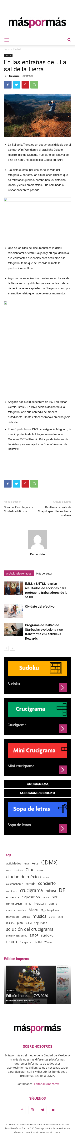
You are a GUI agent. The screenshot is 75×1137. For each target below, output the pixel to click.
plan (20, 923)
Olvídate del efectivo (40, 606)
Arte (35, 863)
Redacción (13, 75)
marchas (22, 910)
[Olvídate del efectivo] (13, 611)
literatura (40, 903)
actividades (13, 863)
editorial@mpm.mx (46, 1084)
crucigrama (31, 890)
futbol (46, 897)
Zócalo (48, 942)
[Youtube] (53, 1110)
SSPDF (34, 935)
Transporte (25, 942)
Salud (29, 923)
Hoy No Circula (14, 903)
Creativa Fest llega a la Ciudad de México (18, 509)
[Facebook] (22, 1110)
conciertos (11, 891)
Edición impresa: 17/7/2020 (27, 996)
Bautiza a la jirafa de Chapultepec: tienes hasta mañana (54, 511)
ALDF (26, 863)
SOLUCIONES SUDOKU (37, 793)
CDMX (49, 862)
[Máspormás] (37, 22)
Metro (33, 910)
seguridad (40, 923)
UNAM (37, 942)
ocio (60, 917)
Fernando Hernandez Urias (20, 1000)
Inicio (6, 49)
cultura (51, 891)
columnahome (14, 884)
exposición (31, 897)
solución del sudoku (16, 935)
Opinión (10, 923)
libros (28, 903)
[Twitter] (43, 1110)
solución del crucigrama (29, 929)
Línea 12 (53, 903)
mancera (10, 910)
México (26, 917)
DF (62, 890)
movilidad (12, 917)
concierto (47, 883)
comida (30, 884)
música (39, 916)
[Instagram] (32, 1110)
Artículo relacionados (18, 573)
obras (52, 916)
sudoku (47, 935)
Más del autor (44, 573)
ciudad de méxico (23, 877)
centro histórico (14, 870)
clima (46, 877)
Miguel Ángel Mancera (52, 910)
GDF (55, 897)
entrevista (12, 897)
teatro (11, 942)
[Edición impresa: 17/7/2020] (37, 985)
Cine (30, 870)
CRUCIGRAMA (37, 784)
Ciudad (17, 49)
